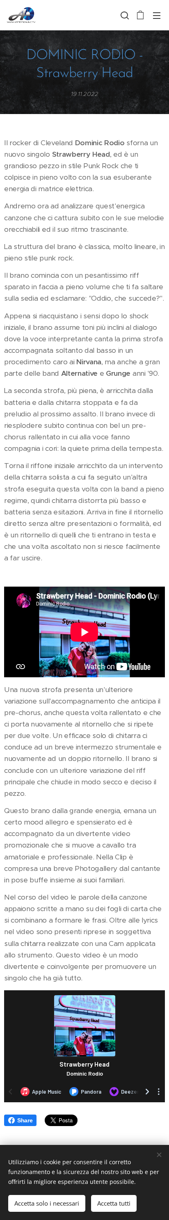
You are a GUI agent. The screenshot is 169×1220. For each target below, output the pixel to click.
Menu (156, 15)
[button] (124, 15)
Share (24, 1120)
